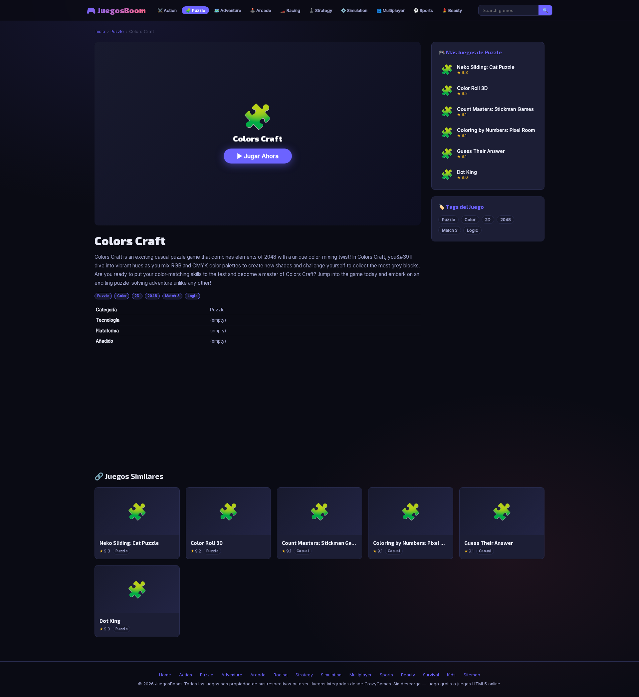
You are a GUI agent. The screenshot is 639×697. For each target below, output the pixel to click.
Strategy (304, 674)
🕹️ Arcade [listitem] (260, 10)
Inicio (100, 31)
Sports (386, 674)
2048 (152, 296)
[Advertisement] (319, 411)
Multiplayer (360, 674)
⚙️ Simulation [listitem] (354, 10)
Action (185, 674)
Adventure (231, 674)
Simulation (331, 674)
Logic (193, 296)
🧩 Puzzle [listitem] (195, 10)
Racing (281, 674)
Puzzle (117, 31)
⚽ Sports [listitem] (423, 10)
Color (122, 296)
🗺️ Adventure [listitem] (227, 10)
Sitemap (472, 674)
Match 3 (172, 296)
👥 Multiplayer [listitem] (390, 10)
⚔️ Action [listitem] (167, 10)
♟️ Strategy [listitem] (320, 10)
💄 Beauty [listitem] (452, 10)
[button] (258, 133)
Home (165, 674)
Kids (451, 674)
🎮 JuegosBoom (116, 10)
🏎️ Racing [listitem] (290, 10)
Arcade (258, 674)
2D (137, 296)
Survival (431, 674)
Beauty (408, 674)
